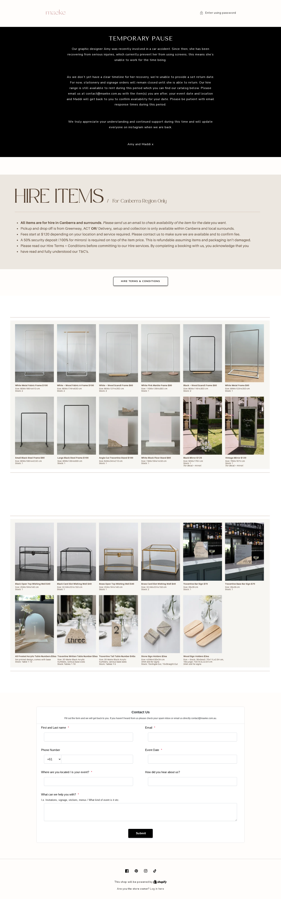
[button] (218, 12)
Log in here (157, 889)
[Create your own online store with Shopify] (160, 882)
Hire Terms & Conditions (140, 281)
